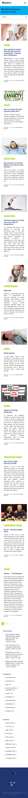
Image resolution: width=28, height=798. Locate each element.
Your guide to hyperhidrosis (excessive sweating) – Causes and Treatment (13, 52)
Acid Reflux (9, 681)
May (8, 733)
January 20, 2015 (8, 185)
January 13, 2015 (8, 443)
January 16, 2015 (8, 317)
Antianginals (10, 707)
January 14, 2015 (8, 374)
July (9, 726)
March (9, 740)
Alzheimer (9, 697)
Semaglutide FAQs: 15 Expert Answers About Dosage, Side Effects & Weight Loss (14, 663)
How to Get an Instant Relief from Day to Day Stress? (13, 165)
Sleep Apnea (9, 353)
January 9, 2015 (8, 494)
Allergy (8, 693)
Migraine (7, 290)
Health (7, 45)
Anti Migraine (10, 700)
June (9, 730)
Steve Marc (19, 127)
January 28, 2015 (8, 80)
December (10, 751)
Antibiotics (9, 711)
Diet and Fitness (10, 457)
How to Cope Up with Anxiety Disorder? (13, 110)
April (9, 737)
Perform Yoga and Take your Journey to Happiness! (14, 222)
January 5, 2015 (8, 615)
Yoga (12, 158)
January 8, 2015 (8, 555)
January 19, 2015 (8, 255)
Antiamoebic (9, 704)
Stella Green (20, 80)
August (9, 723)
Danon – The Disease (13, 573)
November (10, 754)
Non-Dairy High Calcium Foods (10, 462)
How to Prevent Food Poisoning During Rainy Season (13, 647)
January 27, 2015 (8, 127)
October (10, 758)
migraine (14, 286)
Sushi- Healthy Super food (13, 531)
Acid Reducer (10, 677)
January (10, 747)
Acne (7, 684)
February (10, 744)
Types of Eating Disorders (10, 411)
